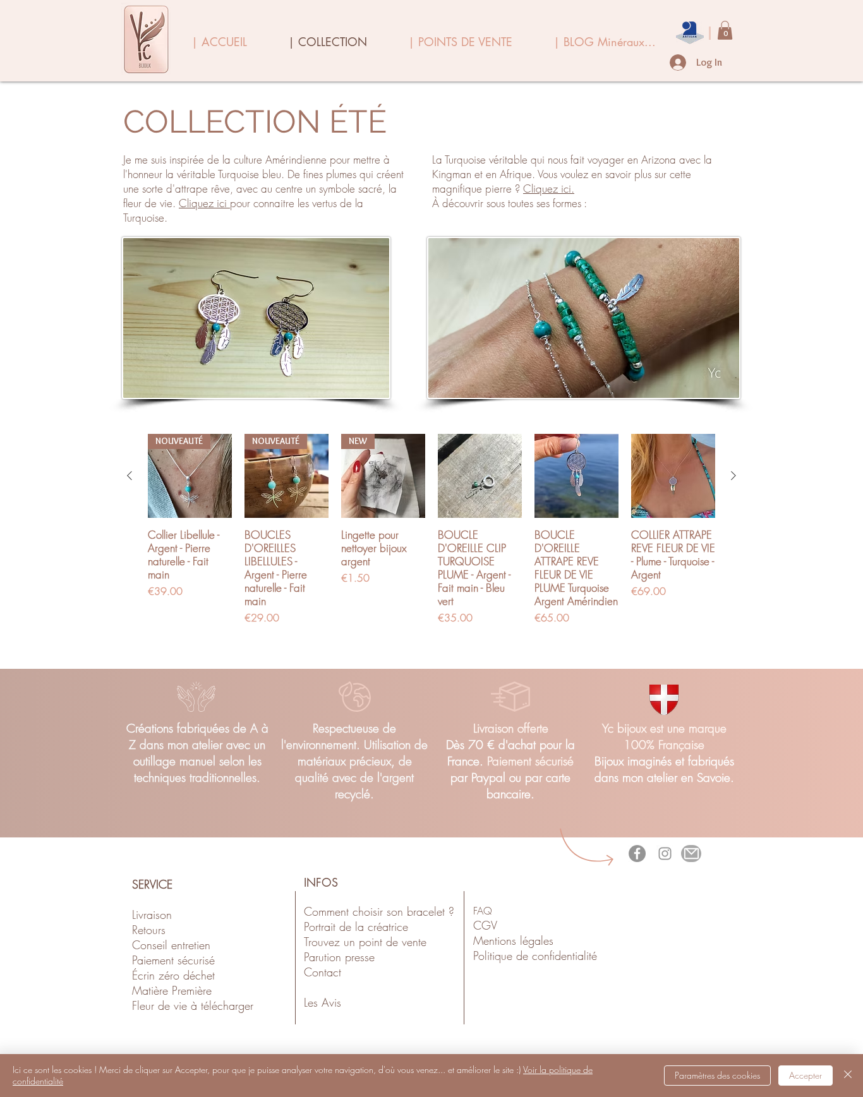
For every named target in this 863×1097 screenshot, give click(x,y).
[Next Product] (733, 475)
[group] (431, 536)
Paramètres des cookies (717, 1075)
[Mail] (691, 853)
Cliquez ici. (548, 188)
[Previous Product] (129, 475)
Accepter (805, 1075)
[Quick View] (480, 476)
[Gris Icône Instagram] (664, 853)
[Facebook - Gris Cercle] (637, 853)
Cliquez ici (204, 203)
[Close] (847, 1075)
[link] (725, 30)
